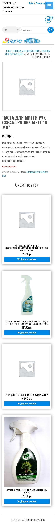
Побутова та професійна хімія (26, 50)
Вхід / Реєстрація (38, 3)
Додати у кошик (28, 259)
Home (8, 50)
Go (50, 30)
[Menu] (49, 5)
